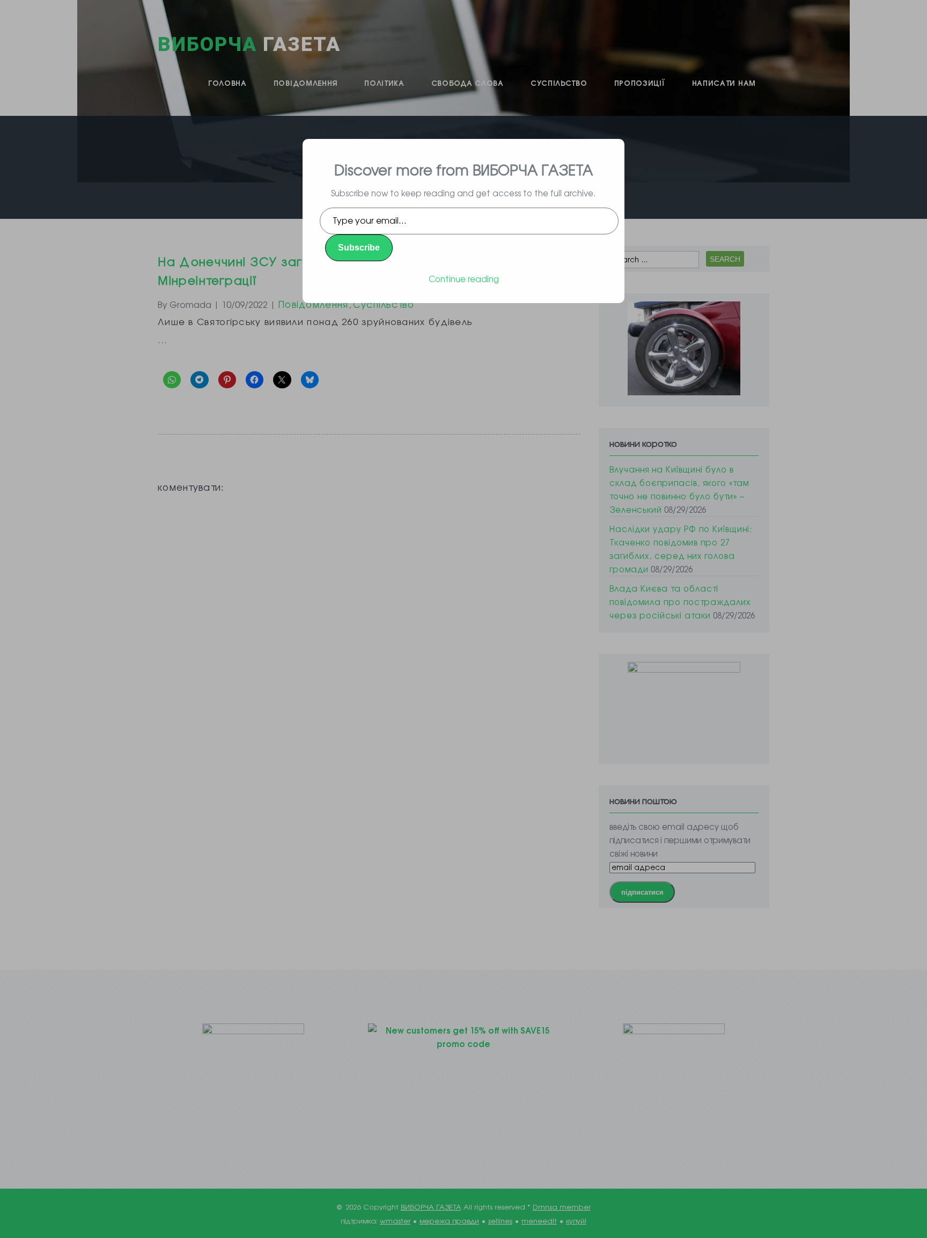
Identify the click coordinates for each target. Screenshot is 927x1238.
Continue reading (464, 278)
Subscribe (359, 247)
